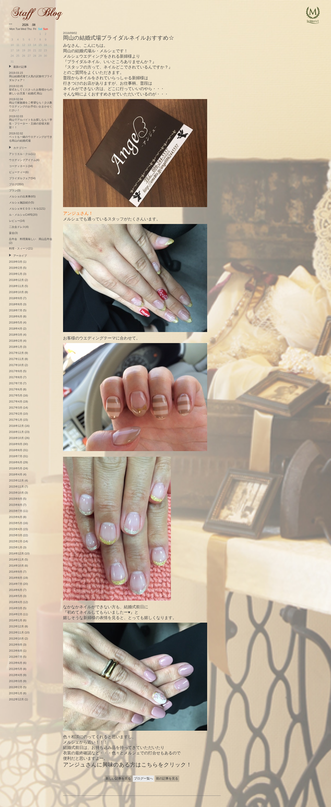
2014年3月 (15, 608)
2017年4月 (15, 401)
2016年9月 (15, 444)
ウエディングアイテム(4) (24, 160)
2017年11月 (16, 359)
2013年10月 (16, 638)
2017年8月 (15, 377)
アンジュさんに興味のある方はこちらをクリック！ (127, 765)
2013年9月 (15, 644)
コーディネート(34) (21, 166)
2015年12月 (16, 480)
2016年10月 (16, 438)
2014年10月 (16, 565)
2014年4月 (15, 602)
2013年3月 (15, 681)
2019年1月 (15, 274)
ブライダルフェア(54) (22, 178)
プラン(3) (14, 190)
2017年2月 (15, 413)
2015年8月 (15, 504)
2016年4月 (15, 474)
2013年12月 (16, 626)
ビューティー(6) (19, 172)
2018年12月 (16, 280)
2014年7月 (15, 583)
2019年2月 (15, 267)
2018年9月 (15, 298)
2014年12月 (16, 553)
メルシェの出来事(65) (22, 196)
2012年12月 (16, 699)
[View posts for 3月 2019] (10, 24)
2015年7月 (15, 511)
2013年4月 (15, 675)
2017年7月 (15, 383)
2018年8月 (15, 304)
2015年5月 (15, 523)
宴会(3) (13, 233)
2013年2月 (15, 687)
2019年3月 (15, 261)
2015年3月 (15, 535)
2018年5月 (15, 322)
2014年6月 (15, 590)
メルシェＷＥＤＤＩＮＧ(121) (27, 208)
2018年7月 (15, 310)
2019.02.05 (30, 90)
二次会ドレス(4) (19, 226)
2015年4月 (15, 529)
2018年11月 (16, 286)
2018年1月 (15, 346)
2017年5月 (15, 395)
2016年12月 (16, 425)
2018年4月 (15, 328)
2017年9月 (15, 371)
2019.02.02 (30, 137)
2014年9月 (15, 571)
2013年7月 (15, 656)
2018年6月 (15, 316)
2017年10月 (16, 365)
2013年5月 (15, 669)
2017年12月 (16, 353)
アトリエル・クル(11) (22, 154)
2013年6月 (15, 663)
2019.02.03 (30, 122)
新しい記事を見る (118, 778)
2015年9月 (15, 498)
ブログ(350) (16, 184)
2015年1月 (15, 547)
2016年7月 (15, 456)
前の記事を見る (167, 778)
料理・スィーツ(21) (21, 248)
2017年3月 (15, 407)
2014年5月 (15, 596)
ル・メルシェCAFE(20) (23, 214)
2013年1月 (15, 693)
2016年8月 (15, 450)
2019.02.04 (30, 105)
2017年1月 (15, 419)
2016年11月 (16, 432)
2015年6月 (15, 517)
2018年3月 (15, 334)
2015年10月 (16, 492)
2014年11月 (16, 559)
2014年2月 (15, 614)
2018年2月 (15, 340)
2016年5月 (15, 468)
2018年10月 (16, 292)
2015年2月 (15, 541)
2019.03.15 (30, 76)
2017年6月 (15, 389)
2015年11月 (16, 486)
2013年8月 (15, 650)
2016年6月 (15, 462)
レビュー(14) (17, 220)
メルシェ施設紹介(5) (21, 202)
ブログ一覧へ (143, 778)
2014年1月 (15, 620)
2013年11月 (16, 632)
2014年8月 (15, 577)
